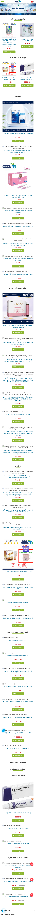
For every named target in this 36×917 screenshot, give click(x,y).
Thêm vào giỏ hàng (9, 51)
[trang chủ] (18, 2)
